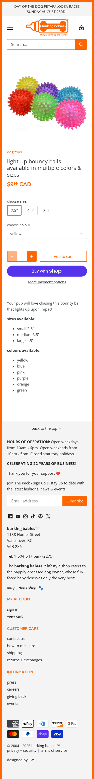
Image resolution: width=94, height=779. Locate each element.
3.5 (46, 210)
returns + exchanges (24, 659)
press (11, 682)
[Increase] (31, 256)
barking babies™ (45, 746)
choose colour (18, 225)
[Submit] (81, 44)
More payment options (47, 282)
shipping (14, 652)
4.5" (30, 210)
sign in (12, 609)
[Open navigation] (10, 28)
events (12, 703)
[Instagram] (25, 516)
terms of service (53, 750)
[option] (47, 103)
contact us (16, 638)
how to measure (21, 645)
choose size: (17, 201)
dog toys (14, 151)
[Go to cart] (81, 27)
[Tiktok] (33, 516)
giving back (16, 696)
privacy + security (21, 750)
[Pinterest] (40, 516)
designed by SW (20, 760)
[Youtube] (18, 516)
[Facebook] (10, 516)
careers (13, 689)
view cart (15, 616)
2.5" (14, 210)
